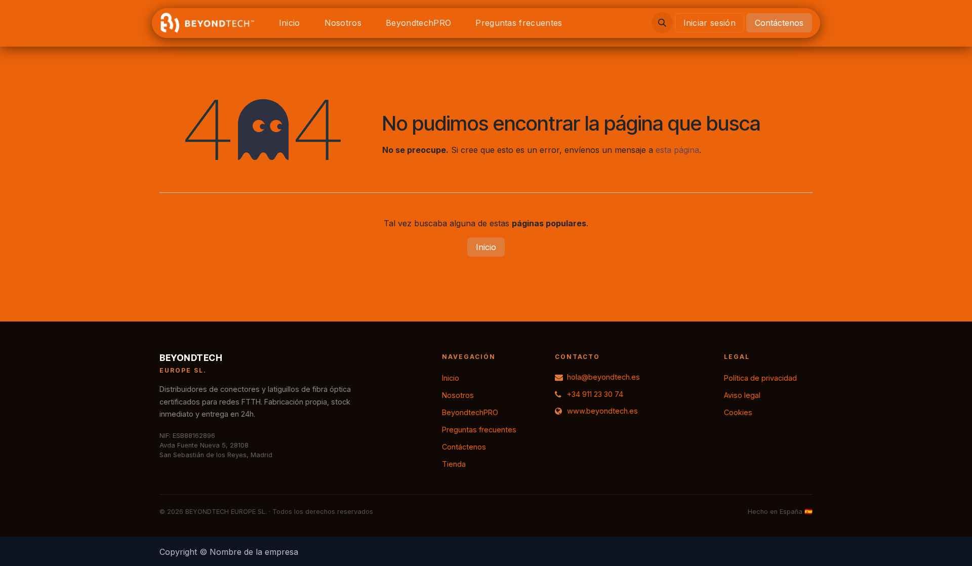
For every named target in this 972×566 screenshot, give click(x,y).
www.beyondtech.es (602, 411)
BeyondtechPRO (470, 412)
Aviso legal (742, 395)
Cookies (738, 412)
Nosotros (458, 395)
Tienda (454, 464)
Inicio (486, 247)
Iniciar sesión (709, 23)
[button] (662, 22)
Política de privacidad (760, 378)
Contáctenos (779, 23)
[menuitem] (289, 23)
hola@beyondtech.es (603, 377)
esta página (677, 150)
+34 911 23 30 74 (595, 394)
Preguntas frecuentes (479, 429)
